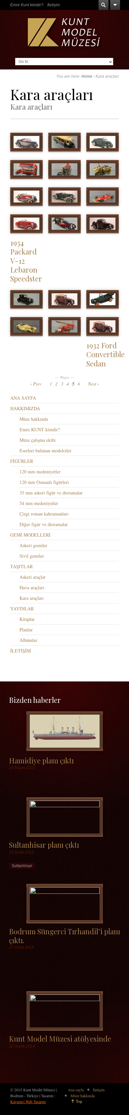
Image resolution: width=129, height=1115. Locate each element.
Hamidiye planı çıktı (41, 760)
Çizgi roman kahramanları (44, 514)
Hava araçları (32, 587)
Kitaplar (27, 619)
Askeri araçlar (33, 577)
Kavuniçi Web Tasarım (28, 1101)
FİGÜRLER (21, 461)
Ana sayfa (76, 1089)
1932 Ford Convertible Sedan (105, 354)
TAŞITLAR (21, 566)
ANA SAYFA (23, 398)
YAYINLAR (22, 608)
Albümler (28, 640)
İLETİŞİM (20, 651)
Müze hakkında (34, 419)
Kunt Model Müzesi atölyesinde (60, 1038)
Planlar (26, 629)
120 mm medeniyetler (40, 471)
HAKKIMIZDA (25, 408)
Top (79, 1101)
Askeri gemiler (33, 545)
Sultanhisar (22, 865)
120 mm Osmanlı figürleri (44, 482)
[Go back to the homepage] (64, 33)
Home (86, 76)
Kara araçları (32, 598)
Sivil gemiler (32, 556)
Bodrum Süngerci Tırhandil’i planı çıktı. (64, 935)
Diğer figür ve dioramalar (44, 524)
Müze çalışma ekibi (38, 440)
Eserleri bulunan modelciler (45, 450)
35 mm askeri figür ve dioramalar (51, 493)
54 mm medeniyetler (39, 503)
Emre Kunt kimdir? (26, 5)
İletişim (53, 5)
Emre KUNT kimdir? (40, 429)
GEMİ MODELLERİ (30, 535)
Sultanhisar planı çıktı (44, 844)
